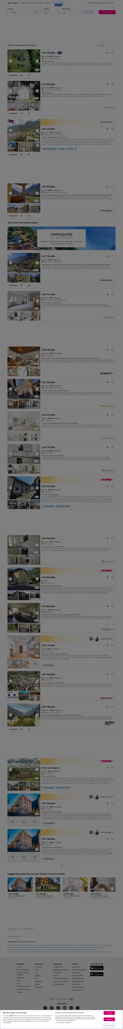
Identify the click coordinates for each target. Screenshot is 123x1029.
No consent (109, 1019)
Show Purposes (109, 1025)
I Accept (109, 1013)
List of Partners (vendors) (63, 1022)
